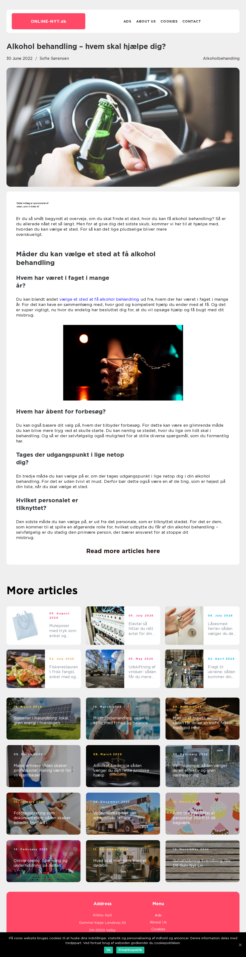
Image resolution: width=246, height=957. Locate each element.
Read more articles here (123, 551)
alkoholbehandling (221, 58)
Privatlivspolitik (130, 950)
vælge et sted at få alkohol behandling (99, 299)
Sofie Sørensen (54, 58)
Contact (191, 21)
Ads (127, 21)
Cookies (169, 21)
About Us (146, 21)
